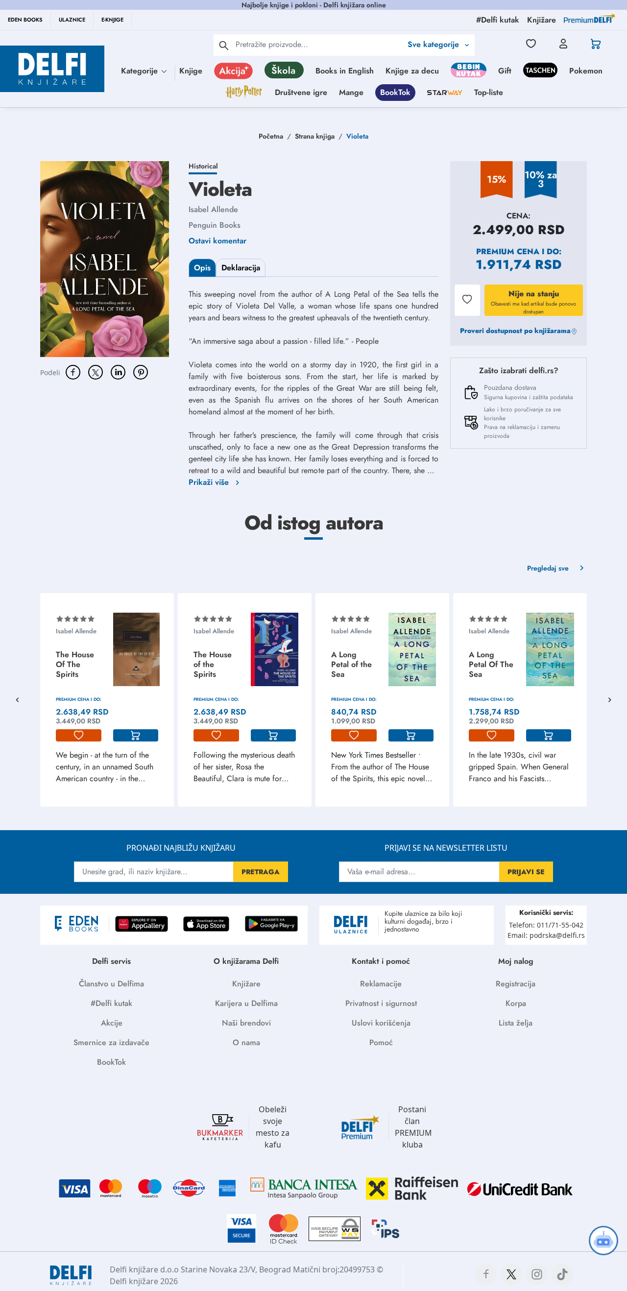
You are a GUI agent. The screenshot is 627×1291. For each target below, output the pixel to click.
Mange (351, 92)
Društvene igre (301, 92)
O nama (246, 1042)
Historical (203, 166)
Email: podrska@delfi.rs (546, 935)
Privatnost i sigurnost (381, 1003)
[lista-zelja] (78, 735)
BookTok (395, 92)
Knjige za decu (412, 70)
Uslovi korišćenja (381, 1022)
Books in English (344, 70)
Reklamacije (381, 983)
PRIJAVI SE (526, 872)
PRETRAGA (260, 872)
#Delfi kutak (111, 1003)
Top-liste (488, 92)
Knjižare (246, 983)
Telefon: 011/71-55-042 (546, 925)
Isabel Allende (213, 209)
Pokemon (586, 70)
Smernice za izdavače (111, 1042)
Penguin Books (215, 225)
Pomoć (381, 1042)
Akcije (111, 1022)
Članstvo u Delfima (111, 983)
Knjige (190, 70)
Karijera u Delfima (246, 1003)
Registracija (515, 983)
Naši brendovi (246, 1022)
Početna (271, 136)
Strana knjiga (315, 136)
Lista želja (515, 1022)
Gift (504, 70)
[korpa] (136, 735)
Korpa (516, 1003)
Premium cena (507, 251)
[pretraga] (223, 45)
